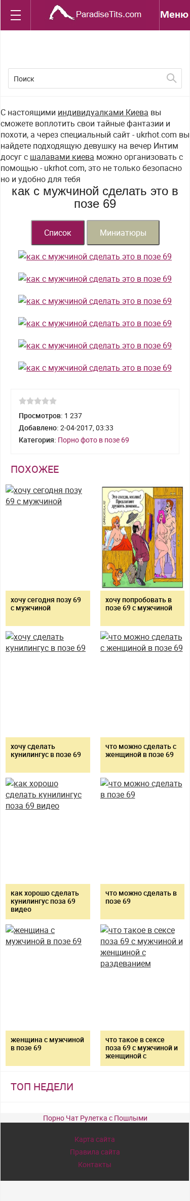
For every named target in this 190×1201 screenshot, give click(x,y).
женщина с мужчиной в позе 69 (47, 1043)
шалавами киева (62, 156)
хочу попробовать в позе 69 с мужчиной (138, 603)
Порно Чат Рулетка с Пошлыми (95, 1118)
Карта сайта (94, 1139)
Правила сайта (95, 1151)
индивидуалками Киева (103, 112)
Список (57, 232)
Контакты (94, 1164)
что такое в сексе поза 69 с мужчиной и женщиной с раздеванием (141, 1052)
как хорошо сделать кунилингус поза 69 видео (45, 901)
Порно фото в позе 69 (93, 439)
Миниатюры (123, 232)
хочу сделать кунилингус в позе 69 (46, 750)
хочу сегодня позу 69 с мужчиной (46, 603)
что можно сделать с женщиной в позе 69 (140, 750)
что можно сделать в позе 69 (141, 897)
